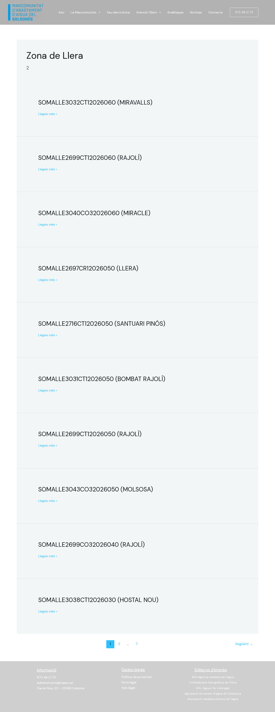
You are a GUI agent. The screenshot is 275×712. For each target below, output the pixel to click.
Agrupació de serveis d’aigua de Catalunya (213, 693)
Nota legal (129, 682)
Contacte (215, 12)
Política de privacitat (137, 677)
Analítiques (175, 12)
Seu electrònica (118, 12)
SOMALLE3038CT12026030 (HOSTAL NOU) (98, 600)
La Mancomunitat (83, 12)
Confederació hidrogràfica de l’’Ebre (213, 682)
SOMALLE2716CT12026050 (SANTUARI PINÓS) (101, 324)
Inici (61, 12)
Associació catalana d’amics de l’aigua (212, 699)
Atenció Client (146, 12)
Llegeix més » (47, 113)
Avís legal (128, 688)
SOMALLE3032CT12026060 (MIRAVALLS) (95, 102)
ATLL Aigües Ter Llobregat (213, 688)
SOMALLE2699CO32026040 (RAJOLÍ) (91, 545)
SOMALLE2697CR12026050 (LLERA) (88, 268)
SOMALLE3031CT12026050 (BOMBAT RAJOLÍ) (101, 379)
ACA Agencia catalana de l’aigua (213, 677)
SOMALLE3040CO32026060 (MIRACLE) (94, 213)
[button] (244, 12)
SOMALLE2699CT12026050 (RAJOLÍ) (90, 434)
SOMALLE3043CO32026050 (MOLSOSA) (95, 489)
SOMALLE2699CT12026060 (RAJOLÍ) (90, 158)
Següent (244, 644)
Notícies (196, 12)
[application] (98, 12)
